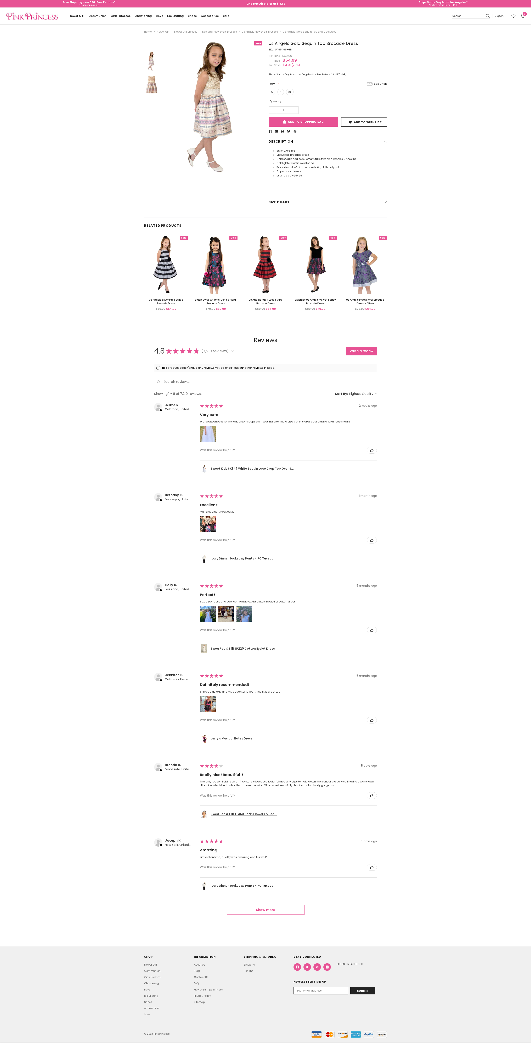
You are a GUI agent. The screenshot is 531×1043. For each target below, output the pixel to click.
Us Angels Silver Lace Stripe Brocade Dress (166, 301)
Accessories (210, 16)
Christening (143, 16)
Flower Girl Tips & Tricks (208, 989)
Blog (197, 971)
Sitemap (199, 1002)
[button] (232, 351)
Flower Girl (76, 16)
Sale (226, 16)
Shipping (249, 964)
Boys (159, 16)
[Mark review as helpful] (372, 450)
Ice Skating (175, 16)
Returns (248, 971)
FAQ (196, 983)
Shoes (192, 16)
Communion (98, 16)
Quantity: (276, 101)
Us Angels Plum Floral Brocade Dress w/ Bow (365, 301)
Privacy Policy (202, 996)
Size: (273, 83)
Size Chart (380, 84)
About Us (199, 964)
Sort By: (341, 393)
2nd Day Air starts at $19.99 (266, 3)
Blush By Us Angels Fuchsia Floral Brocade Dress (215, 301)
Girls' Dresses (120, 16)
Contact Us (201, 977)
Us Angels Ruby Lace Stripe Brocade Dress (266, 301)
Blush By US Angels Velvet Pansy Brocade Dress (315, 301)
